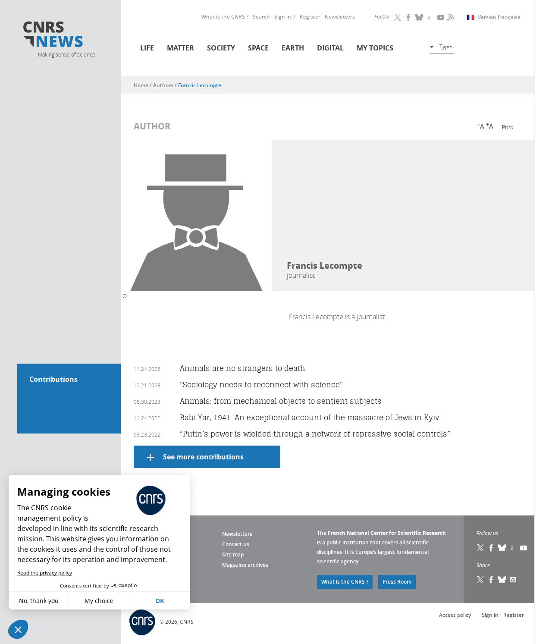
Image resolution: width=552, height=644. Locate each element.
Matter (180, 48)
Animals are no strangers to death (242, 368)
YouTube (441, 17)
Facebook (409, 17)
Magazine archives (245, 565)
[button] (18, 629)
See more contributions (203, 457)
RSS (449, 17)
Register (310, 16)
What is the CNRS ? (224, 16)
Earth (293, 48)
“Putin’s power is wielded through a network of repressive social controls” (315, 433)
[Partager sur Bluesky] (502, 579)
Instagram (430, 17)
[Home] (66, 35)
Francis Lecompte (199, 85)
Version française (499, 17)
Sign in (282, 16)
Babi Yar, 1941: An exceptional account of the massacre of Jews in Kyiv (309, 417)
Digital (330, 48)
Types (446, 46)
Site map (233, 554)
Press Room (397, 581)
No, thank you (39, 601)
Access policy (455, 615)
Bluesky (502, 547)
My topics (375, 48)
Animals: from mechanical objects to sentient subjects (281, 400)
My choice (99, 601)
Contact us (235, 544)
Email (513, 579)
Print (507, 126)
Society (221, 48)
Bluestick (419, 17)
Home (141, 85)
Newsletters (340, 16)
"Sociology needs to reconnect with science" (261, 384)
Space (258, 48)
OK (159, 601)
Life (147, 48)
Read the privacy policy (44, 572)
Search (261, 16)
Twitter (398, 17)
